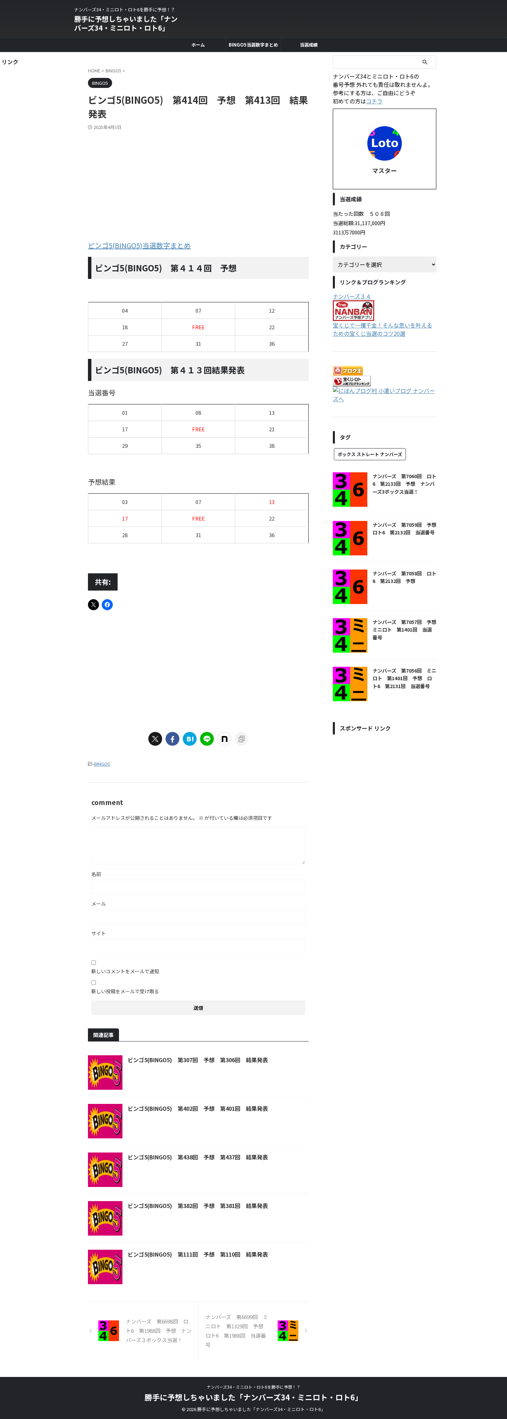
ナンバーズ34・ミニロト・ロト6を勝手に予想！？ (253, 1387)
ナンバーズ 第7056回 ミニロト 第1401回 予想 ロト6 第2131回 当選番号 (404, 678)
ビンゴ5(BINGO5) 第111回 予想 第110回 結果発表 (198, 1254)
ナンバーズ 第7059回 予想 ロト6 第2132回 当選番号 (406, 528)
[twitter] (155, 739)
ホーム (198, 44)
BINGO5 (102, 764)
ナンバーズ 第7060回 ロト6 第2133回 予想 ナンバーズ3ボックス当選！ (404, 483)
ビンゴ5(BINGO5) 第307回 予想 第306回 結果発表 (198, 1060)
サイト (98, 933)
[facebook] (172, 739)
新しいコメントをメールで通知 (125, 971)
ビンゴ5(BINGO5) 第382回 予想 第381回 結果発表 (198, 1205)
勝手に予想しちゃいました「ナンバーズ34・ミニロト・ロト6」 (126, 23)
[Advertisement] (198, 182)
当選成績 (309, 44)
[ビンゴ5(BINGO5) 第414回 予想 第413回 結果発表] (190, 739)
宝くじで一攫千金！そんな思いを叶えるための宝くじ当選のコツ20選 (382, 329)
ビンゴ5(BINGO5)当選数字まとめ (139, 245)
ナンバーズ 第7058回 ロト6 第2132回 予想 (404, 577)
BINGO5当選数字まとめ (253, 44)
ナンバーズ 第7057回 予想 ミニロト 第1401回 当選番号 (406, 629)
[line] (207, 739)
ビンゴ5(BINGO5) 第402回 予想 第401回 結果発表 (198, 1108)
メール (98, 903)
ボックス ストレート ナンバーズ (370, 454)
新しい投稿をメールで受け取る (125, 991)
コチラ (374, 101)
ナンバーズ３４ (352, 296)
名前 (96, 873)
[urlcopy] (241, 739)
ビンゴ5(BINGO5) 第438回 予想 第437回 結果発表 (198, 1157)
